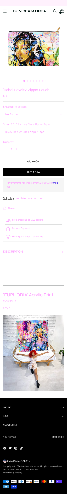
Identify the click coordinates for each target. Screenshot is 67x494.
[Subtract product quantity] (17, 149)
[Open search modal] (54, 11)
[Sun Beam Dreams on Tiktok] (22, 448)
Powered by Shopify (12, 472)
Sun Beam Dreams (30, 466)
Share (11, 208)
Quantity (8, 142)
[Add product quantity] (6, 149)
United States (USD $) (17, 461)
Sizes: (26, 124)
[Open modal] (24, 341)
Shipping (8, 198)
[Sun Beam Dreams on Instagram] (16, 448)
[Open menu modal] (4, 11)
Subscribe (58, 437)
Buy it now (33, 172)
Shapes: (15, 106)
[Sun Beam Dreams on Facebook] (5, 448)
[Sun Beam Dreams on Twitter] (11, 448)
